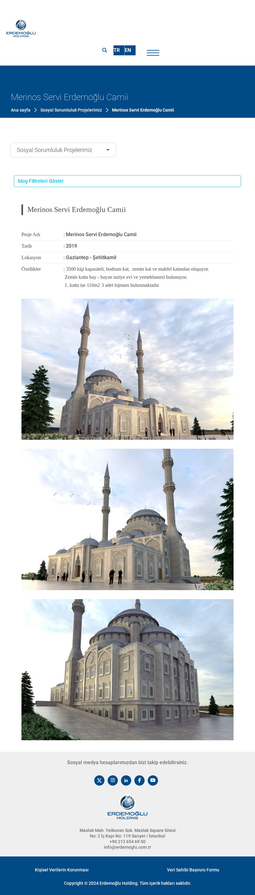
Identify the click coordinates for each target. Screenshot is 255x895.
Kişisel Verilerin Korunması (62, 869)
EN (128, 50)
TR (117, 50)
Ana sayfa (20, 110)
